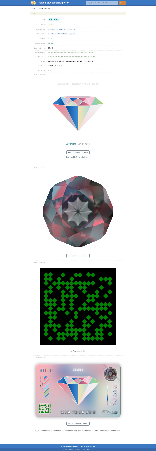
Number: (43, 25)
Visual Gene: (42, 66)
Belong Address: (41, 29)
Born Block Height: (40, 48)
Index (33, 8)
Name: (44, 19)
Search (122, 3)
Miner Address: (41, 34)
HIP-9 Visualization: (40, 262)
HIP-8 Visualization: (40, 168)
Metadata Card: (41, 357)
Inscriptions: (42, 70)
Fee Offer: (43, 38)
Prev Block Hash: (40, 57)
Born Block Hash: (40, 52)
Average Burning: (40, 43)
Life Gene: (42, 61)
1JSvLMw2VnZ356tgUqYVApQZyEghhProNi (61, 29)
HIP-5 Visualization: (40, 75)
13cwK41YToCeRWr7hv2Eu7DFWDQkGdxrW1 (62, 34)
